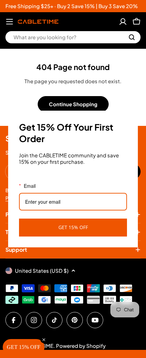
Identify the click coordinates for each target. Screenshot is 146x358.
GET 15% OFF (73, 227)
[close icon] (130, 119)
